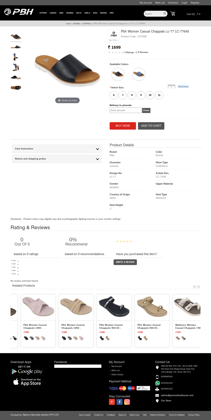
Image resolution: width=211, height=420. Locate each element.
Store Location (84, 415)
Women (69, 13)
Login (184, 2)
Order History (117, 374)
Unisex (53, 13)
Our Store (166, 400)
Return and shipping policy (30, 159)
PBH (112, 13)
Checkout (173, 2)
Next (198, 287)
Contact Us (98, 415)
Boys (78, 13)
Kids (95, 13)
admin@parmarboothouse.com (177, 395)
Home (68, 24)
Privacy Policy (194, 415)
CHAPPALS (86, 24)
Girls (87, 13)
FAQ (145, 415)
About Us (122, 415)
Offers (43, 13)
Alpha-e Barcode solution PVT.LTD (41, 414)
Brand (103, 13)
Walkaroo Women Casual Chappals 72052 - (181, 328)
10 (150, 95)
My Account (146, 2)
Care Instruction (24, 148)
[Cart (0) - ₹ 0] (173, 13)
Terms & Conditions (177, 415)
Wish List (160, 2)
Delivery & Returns (157, 415)
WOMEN (76, 24)
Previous (194, 287)
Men (61, 13)
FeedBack (111, 415)
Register (195, 2)
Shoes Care (134, 415)
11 (159, 95)
